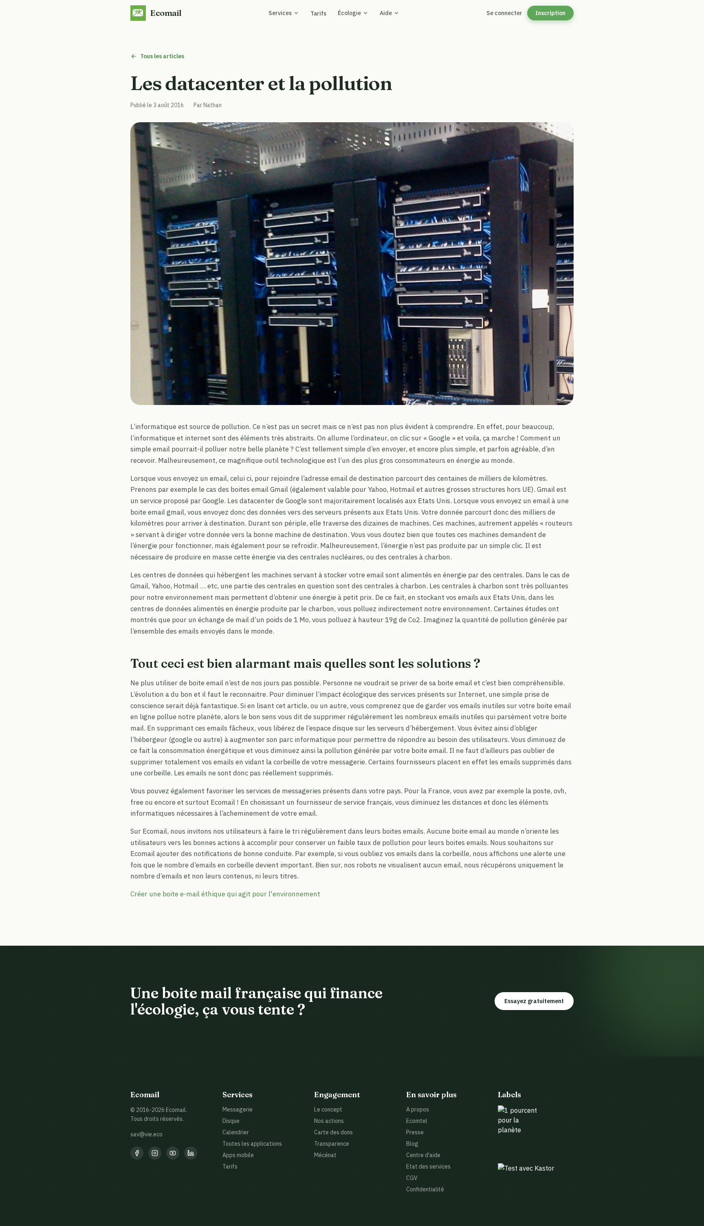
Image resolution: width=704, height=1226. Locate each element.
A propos (417, 1109)
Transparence (331, 1143)
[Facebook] (136, 1153)
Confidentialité (425, 1189)
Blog (412, 1143)
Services (280, 13)
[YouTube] (172, 1153)
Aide (386, 13)
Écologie (349, 13)
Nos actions (329, 1121)
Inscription (550, 13)
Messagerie (237, 1109)
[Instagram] (154, 1153)
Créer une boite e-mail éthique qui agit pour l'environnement (225, 893)
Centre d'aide (423, 1155)
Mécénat (325, 1155)
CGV (412, 1178)
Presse (415, 1132)
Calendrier (235, 1132)
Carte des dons (333, 1132)
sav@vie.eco (146, 1134)
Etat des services (428, 1166)
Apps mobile (238, 1155)
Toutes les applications (252, 1143)
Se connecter (504, 13)
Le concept (328, 1109)
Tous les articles (162, 56)
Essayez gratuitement (534, 1001)
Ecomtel (416, 1121)
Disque (231, 1121)
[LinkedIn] (190, 1153)
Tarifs (318, 13)
